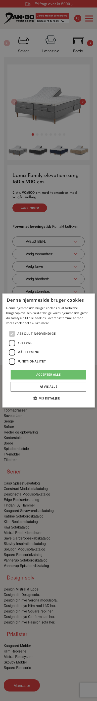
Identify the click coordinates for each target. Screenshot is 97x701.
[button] (48, 398)
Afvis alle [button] (48, 386)
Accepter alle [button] (48, 374)
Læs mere (42, 323)
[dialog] (48, 351)
